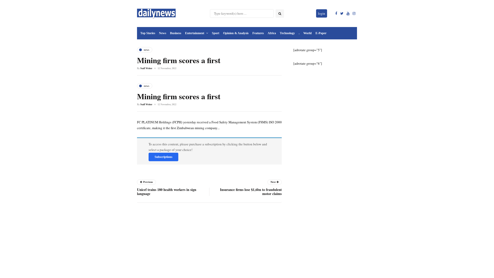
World (307, 33)
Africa (272, 33)
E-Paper (321, 33)
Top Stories (147, 33)
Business (175, 33)
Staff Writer (146, 68)
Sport (215, 33)
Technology (287, 33)
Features (258, 33)
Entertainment (194, 33)
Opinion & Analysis (236, 33)
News (162, 33)
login (321, 13)
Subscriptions (163, 156)
